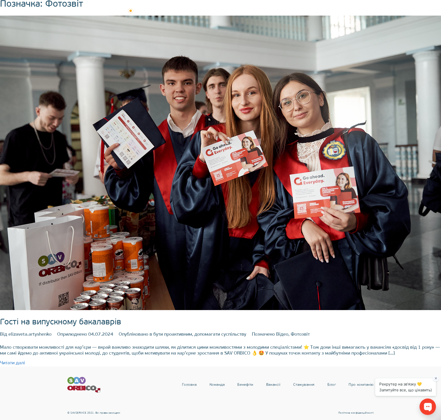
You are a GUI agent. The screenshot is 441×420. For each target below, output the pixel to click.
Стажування (304, 11)
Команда (217, 11)
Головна (189, 385)
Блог (331, 11)
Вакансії (273, 11)
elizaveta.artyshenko (30, 334)
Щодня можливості (95, 10)
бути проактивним (172, 334)
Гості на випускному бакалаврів (60, 322)
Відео (282, 334)
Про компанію (361, 11)
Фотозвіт (300, 334)
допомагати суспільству (220, 334)
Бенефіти (245, 11)
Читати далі (12, 363)
